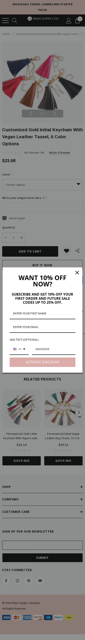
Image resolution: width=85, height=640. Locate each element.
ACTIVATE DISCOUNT (43, 362)
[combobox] (19, 349)
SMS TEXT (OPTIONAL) (24, 340)
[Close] (77, 272)
